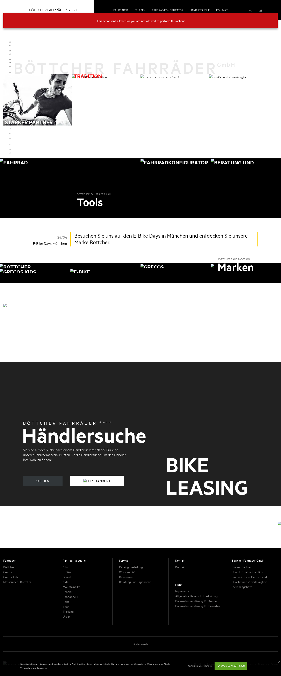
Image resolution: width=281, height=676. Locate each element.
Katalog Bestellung (131, 567)
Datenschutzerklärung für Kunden (196, 601)
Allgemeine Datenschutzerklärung (196, 596)
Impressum (182, 591)
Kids (65, 582)
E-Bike (67, 572)
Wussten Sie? (127, 572)
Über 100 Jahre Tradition (247, 572)
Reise (66, 601)
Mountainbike (71, 587)
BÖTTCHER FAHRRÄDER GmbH (53, 9)
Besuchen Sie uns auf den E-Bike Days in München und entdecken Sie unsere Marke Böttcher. (161, 238)
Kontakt (180, 567)
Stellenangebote (242, 587)
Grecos (7, 572)
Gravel (67, 577)
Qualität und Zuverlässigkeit (249, 582)
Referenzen (126, 577)
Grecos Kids (10, 577)
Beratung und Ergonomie (135, 582)
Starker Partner (241, 567)
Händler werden (140, 644)
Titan (66, 606)
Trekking (68, 611)
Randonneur (70, 596)
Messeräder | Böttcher (17, 582)
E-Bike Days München (50, 243)
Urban (67, 616)
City (65, 567)
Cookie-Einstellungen (201, 665)
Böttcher (8, 567)
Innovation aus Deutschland (249, 577)
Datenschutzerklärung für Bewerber (197, 606)
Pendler (67, 592)
